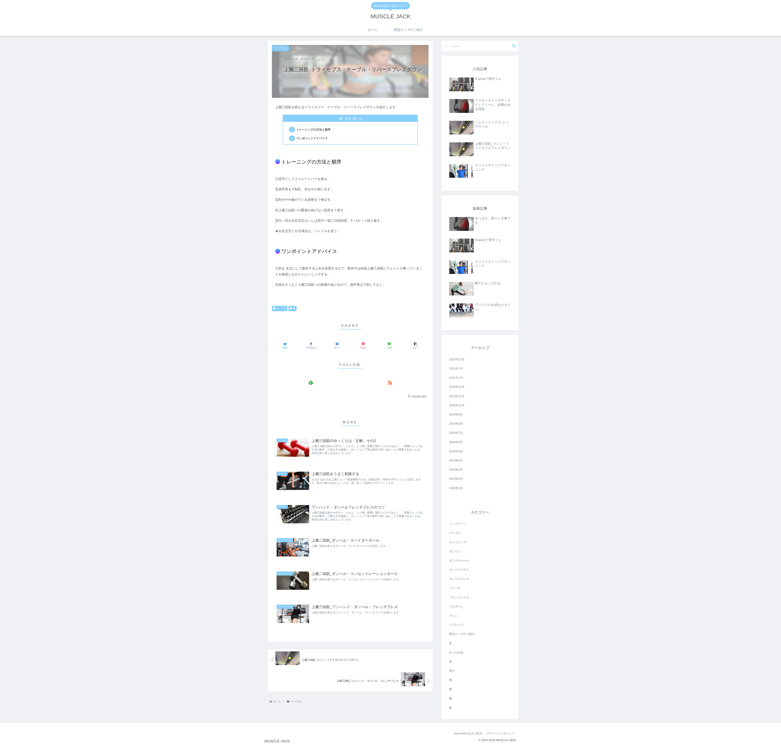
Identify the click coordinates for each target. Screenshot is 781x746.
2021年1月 (456, 377)
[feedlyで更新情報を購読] (310, 382)
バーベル (454, 588)
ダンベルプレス (459, 578)
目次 (348, 118)
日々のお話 (456, 652)
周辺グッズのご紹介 (462, 634)
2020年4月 (456, 460)
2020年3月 (456, 469)
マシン (453, 615)
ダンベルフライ (459, 569)
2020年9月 (456, 414)
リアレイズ (456, 624)
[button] (514, 46)
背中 (452, 670)
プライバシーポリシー (500, 733)
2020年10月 (457, 405)
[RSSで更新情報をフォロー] (390, 382)
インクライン (457, 523)
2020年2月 (456, 478)
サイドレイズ (457, 542)
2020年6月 (456, 442)
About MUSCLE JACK (468, 733)
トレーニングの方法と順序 (313, 129)
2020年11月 (456, 396)
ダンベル (454, 551)
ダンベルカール (459, 560)
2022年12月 (457, 359)
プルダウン (456, 606)
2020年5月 (456, 451)
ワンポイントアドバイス (312, 138)
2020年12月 (457, 386)
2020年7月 (456, 432)
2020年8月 (456, 423)
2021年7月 (456, 368)
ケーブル (281, 308)
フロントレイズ (459, 597)
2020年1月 (456, 488)
